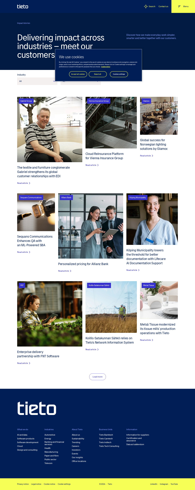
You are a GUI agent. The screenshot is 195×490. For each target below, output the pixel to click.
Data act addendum (135, 444)
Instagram (164, 484)
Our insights (77, 457)
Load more (98, 376)
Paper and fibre (51, 456)
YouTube (174, 484)
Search (152, 6)
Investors (76, 450)
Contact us (163, 6)
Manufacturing (51, 452)
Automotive (49, 435)
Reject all (97, 74)
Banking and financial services (54, 443)
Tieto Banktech (106, 435)
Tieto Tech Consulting (109, 446)
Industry (21, 74)
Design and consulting (27, 450)
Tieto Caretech (106, 438)
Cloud (20, 446)
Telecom (48, 463)
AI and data (22, 435)
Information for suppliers (137, 435)
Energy (47, 438)
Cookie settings (64, 484)
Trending (76, 442)
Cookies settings (119, 74)
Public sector (50, 459)
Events (75, 453)
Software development (27, 442)
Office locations (79, 461)
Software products (25, 438)
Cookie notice (49, 484)
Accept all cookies (78, 74)
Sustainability (78, 438)
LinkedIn (153, 484)
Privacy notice (23, 484)
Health (47, 448)
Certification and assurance (134, 439)
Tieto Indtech (105, 442)
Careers (75, 446)
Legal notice (36, 484)
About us (76, 435)
